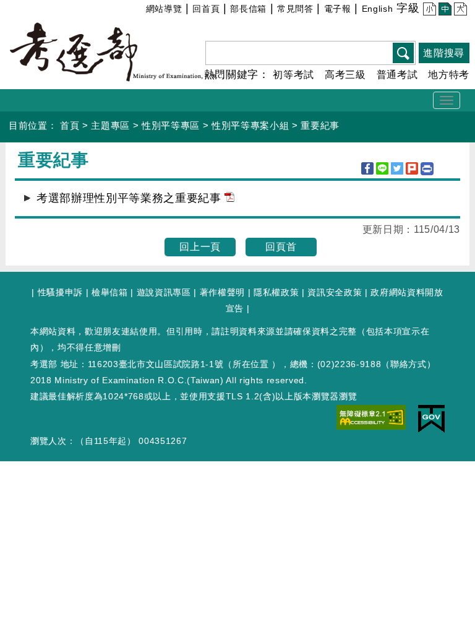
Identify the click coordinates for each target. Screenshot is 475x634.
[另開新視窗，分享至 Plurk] (411, 168)
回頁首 (280, 246)
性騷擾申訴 (60, 292)
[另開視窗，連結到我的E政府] (431, 418)
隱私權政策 (276, 292)
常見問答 (295, 9)
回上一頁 (200, 246)
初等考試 (293, 74)
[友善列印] (427, 168)
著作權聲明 (222, 292)
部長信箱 (248, 9)
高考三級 (345, 74)
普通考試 (397, 74)
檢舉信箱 (110, 292)
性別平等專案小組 (250, 125)
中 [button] (443, 10)
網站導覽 (164, 9)
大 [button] (458, 10)
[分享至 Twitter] (397, 168)
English (377, 9)
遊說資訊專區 (164, 292)
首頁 (69, 125)
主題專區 (110, 125)
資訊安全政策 (334, 292)
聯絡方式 (408, 364)
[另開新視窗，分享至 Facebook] (367, 168)
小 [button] (427, 10)
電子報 (337, 9)
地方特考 (448, 74)
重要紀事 (320, 125)
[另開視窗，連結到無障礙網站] (371, 417)
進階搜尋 (443, 53)
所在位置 (251, 364)
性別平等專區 (171, 125)
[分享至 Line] (382, 168)
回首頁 (206, 9)
